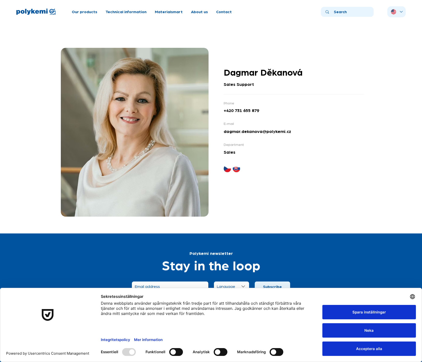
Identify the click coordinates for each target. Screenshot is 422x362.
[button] (84, 11)
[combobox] (231, 286)
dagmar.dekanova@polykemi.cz (257, 131)
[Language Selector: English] (396, 11)
